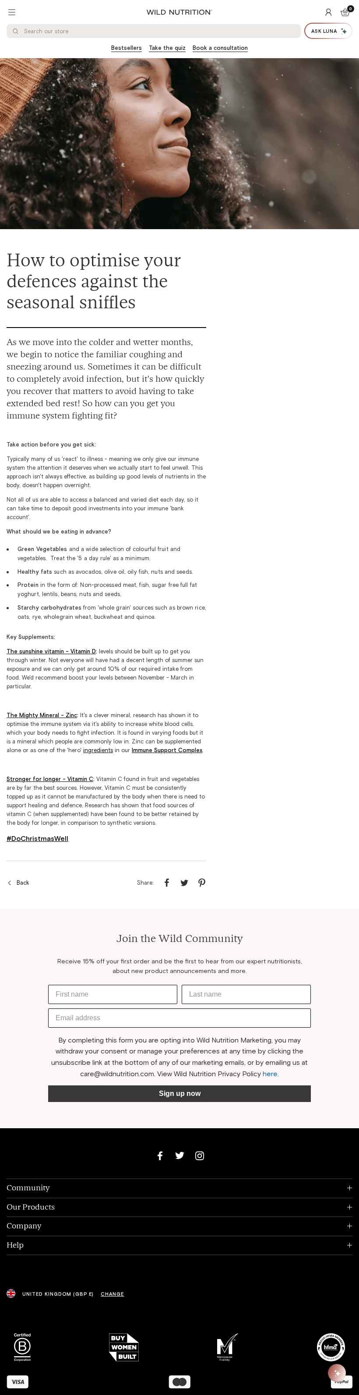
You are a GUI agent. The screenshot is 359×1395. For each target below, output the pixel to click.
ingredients (98, 749)
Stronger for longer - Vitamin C (50, 778)
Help (179, 1245)
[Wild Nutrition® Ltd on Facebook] (160, 1155)
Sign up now (180, 1093)
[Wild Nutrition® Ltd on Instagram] (199, 1155)
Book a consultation (220, 47)
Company (179, 1226)
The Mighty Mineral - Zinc (42, 714)
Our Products (179, 1206)
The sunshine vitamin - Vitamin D (51, 651)
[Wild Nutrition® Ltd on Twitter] (179, 1155)
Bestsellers (126, 47)
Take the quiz (167, 47)
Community (179, 1188)
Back (23, 882)
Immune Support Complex (167, 749)
